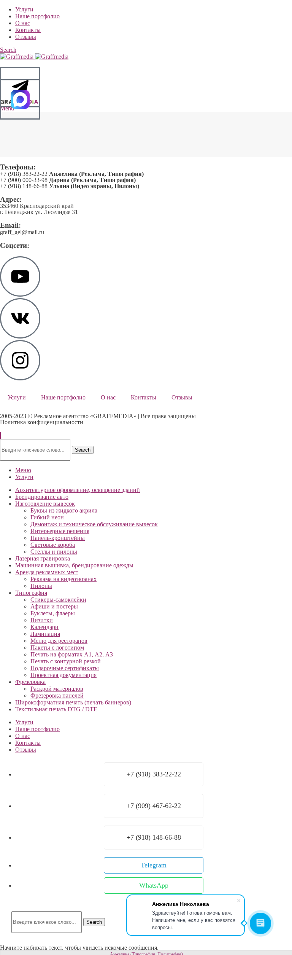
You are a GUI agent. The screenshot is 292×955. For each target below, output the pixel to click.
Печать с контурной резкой (65, 661)
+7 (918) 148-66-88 (69, 186)
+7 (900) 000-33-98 (68, 180)
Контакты (143, 397)
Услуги (17, 397)
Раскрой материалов (56, 688)
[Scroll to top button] (0, 435)
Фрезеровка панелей (57, 695)
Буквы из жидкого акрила (63, 510)
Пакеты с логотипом (57, 647)
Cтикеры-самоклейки (58, 599)
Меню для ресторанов (58, 640)
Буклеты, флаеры (52, 613)
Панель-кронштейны (57, 538)
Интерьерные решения (59, 531)
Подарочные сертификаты (64, 668)
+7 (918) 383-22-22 (72, 174)
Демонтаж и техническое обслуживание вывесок (94, 524)
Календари (44, 627)
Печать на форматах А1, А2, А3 (71, 654)
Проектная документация (63, 675)
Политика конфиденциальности (41, 422)
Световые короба (52, 544)
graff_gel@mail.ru (22, 232)
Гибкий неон (47, 517)
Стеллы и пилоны (53, 551)
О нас (108, 397)
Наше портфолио (63, 397)
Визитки (41, 620)
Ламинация (45, 634)
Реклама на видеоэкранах (63, 579)
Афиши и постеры (54, 606)
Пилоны (41, 586)
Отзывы (181, 397)
